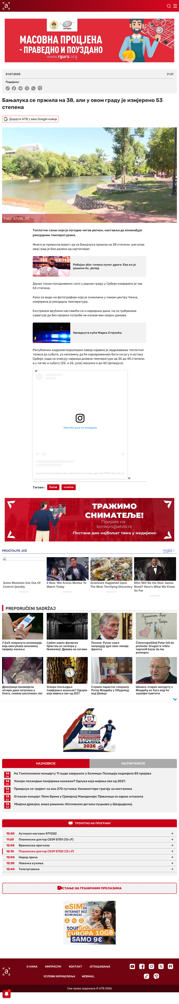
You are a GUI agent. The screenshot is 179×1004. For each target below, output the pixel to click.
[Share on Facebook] (14, 88)
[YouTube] (132, 966)
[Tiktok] (146, 976)
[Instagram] (151, 966)
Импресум (53, 966)
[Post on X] (27, 88)
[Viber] (156, 976)
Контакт (75, 966)
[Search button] (169, 6)
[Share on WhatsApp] (33, 88)
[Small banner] (89, 730)
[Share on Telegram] (20, 88)
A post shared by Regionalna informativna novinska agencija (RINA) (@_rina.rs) (80, 473)
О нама (32, 966)
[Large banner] (89, 40)
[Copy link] (8, 88)
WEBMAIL (88, 976)
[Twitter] (161, 966)
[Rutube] (170, 966)
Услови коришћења (59, 976)
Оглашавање (100, 966)
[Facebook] (142, 966)
